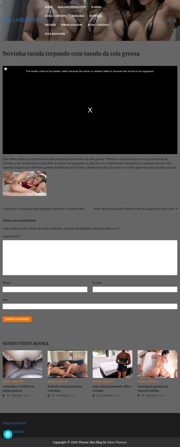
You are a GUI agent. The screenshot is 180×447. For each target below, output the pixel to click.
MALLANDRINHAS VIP (72, 7)
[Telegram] (8, 434)
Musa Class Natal (14, 423)
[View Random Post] (168, 20)
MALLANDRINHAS (22, 20)
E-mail (97, 283)
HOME (49, 7)
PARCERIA (78, 16)
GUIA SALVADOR (55, 33)
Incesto (50, 24)
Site (5, 300)
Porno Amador (71, 24)
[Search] (174, 20)
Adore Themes (117, 442)
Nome (7, 283)
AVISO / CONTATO (55, 16)
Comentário (12, 236)
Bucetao (95, 16)
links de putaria (13, 431)
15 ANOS (96, 7)
